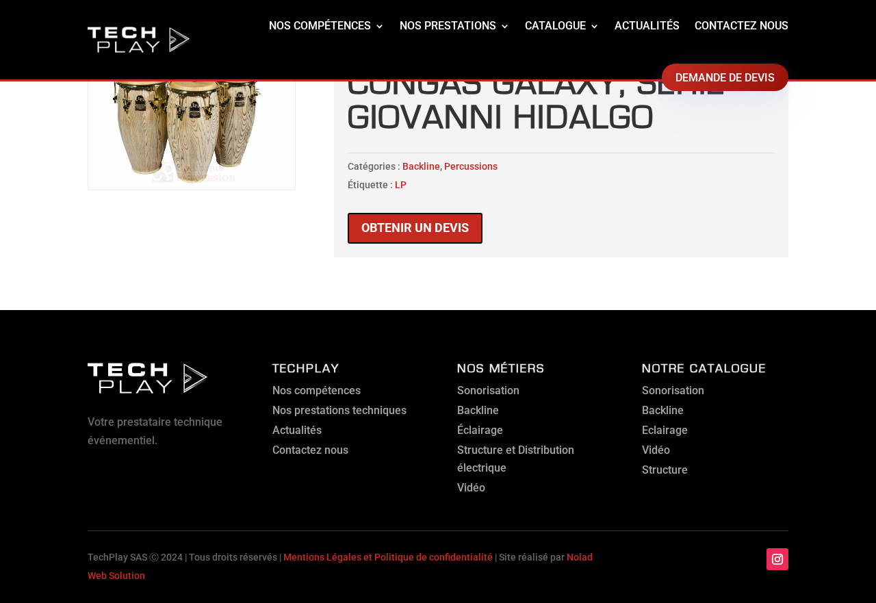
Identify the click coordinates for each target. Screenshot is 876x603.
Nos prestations (448, 25)
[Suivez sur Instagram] (777, 559)
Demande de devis (725, 77)
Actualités (647, 25)
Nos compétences (320, 25)
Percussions (471, 166)
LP (401, 184)
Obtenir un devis (415, 227)
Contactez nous (741, 25)
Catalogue (555, 25)
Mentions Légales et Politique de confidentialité (388, 557)
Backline (421, 166)
